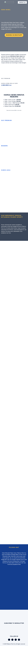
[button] (2, 2)
